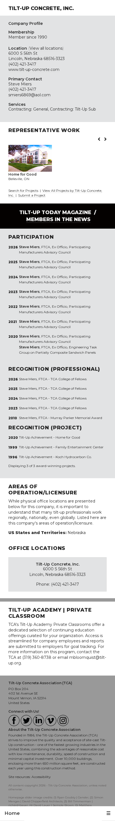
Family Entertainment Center (80, 447)
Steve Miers (20, 84)
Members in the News (58, 219)
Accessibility (41, 777)
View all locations (46, 48)
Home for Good (68, 437)
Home (12, 813)
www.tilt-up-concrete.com (33, 69)
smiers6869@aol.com (29, 94)
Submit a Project (31, 195)
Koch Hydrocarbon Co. (74, 457)
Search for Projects (23, 190)
